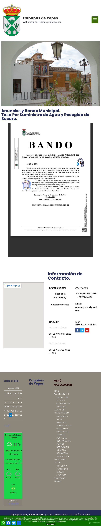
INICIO (56, 390)
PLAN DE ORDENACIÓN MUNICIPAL (62, 446)
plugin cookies (94, 523)
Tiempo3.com (13, 504)
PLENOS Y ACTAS (64, 425)
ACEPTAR (50, 524)
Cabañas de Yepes (40, 18)
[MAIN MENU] (95, 19)
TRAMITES (61, 434)
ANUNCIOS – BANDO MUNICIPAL (62, 419)
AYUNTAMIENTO (61, 393)
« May (6, 425)
